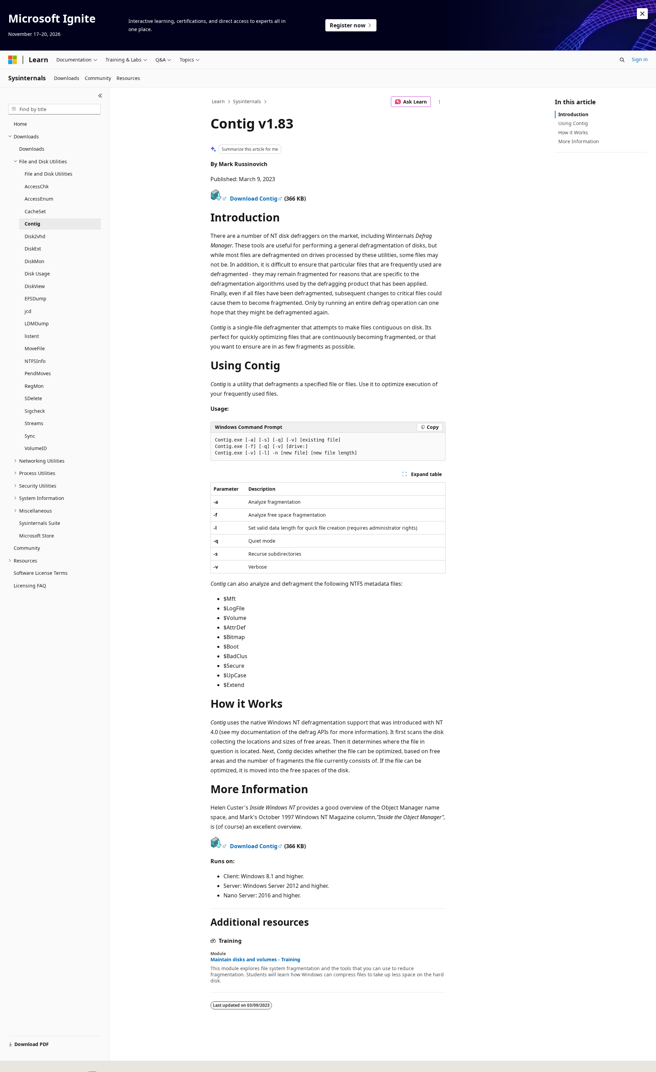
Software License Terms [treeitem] (41, 573)
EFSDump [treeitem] (35, 298)
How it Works (573, 132)
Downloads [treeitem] (31, 149)
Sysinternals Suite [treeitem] (39, 523)
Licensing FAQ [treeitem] (30, 585)
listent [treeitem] (32, 336)
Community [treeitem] (27, 548)
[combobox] (54, 109)
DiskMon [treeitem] (34, 261)
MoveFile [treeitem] (35, 348)
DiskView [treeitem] (35, 286)
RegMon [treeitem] (34, 386)
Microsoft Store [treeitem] (36, 535)
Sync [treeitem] (30, 436)
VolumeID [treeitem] (36, 448)
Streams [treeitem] (34, 423)
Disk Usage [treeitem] (37, 273)
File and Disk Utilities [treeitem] (48, 174)
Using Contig (573, 123)
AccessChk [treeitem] (37, 186)
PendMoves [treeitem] (38, 373)
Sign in (640, 59)
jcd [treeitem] (28, 311)
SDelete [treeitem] (33, 398)
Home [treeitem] (20, 124)
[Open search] (622, 60)
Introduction (573, 114)
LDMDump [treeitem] (37, 323)
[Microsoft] (12, 59)
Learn (218, 101)
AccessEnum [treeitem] (39, 198)
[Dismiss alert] (642, 13)
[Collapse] (100, 95)
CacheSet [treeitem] (35, 211)
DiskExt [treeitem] (33, 248)
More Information (578, 141)
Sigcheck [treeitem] (35, 411)
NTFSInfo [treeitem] (35, 361)
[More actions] (440, 101)
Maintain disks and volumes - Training (255, 959)
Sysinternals (247, 101)
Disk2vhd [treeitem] (35, 236)
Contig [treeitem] (32, 223)
